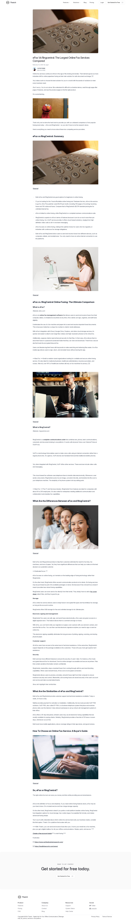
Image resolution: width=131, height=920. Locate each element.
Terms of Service (107, 916)
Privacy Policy (95, 916)
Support (68, 905)
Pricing (92, 2)
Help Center (69, 911)
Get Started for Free (115, 2)
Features (66, 2)
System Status (70, 908)
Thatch (30, 916)
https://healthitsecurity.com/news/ (46, 846)
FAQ (19, 911)
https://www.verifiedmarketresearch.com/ (49, 842)
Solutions (76, 2)
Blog (85, 2)
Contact (44, 908)
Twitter (93, 905)
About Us (45, 905)
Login (102, 2)
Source (35, 188)
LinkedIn (94, 909)
